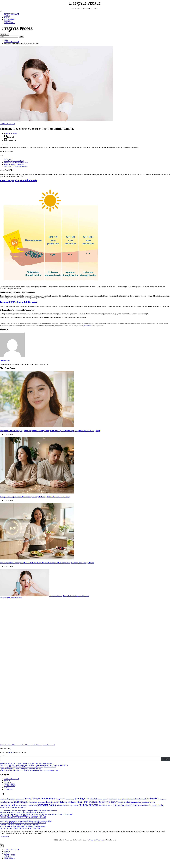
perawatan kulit (7, 805)
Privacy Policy (87, 325)
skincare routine (157, 805)
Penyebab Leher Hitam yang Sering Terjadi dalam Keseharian (19, 824)
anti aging (2, 799)
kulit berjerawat (6, 802)
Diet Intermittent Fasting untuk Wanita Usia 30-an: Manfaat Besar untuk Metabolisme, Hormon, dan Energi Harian (47, 563)
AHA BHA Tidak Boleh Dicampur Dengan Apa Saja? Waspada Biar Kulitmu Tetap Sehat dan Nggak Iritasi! (34, 765)
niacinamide (136, 802)
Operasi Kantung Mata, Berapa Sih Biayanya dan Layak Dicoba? (20, 768)
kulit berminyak (21, 802)
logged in (11, 752)
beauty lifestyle (32, 798)
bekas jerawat (59, 799)
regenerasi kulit (74, 805)
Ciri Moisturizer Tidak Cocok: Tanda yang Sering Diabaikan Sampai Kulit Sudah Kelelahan (28, 811)
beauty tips (47, 798)
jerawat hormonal (128, 799)
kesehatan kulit (153, 799)
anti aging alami (10, 799)
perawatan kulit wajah (31, 805)
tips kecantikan (13, 807)
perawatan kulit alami (21, 805)
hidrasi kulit (93, 799)
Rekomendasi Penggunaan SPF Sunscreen (15, 166)
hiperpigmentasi (102, 799)
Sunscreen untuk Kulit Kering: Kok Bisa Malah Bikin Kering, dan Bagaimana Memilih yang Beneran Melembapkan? (36, 814)
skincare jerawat (145, 805)
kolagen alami (163, 799)
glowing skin (82, 798)
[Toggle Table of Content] (1, 156)
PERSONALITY (9, 23)
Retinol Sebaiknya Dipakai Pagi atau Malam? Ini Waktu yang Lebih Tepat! (23, 816)
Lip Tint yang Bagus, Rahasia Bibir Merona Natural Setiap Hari (20, 828)
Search (2, 756)
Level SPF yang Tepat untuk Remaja (14, 161)
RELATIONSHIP (9, 19)
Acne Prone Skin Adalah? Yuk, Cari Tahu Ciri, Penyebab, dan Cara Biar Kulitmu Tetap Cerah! (29, 770)
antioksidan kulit (20, 799)
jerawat (119, 799)
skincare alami (132, 805)
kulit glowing (52, 802)
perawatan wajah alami (63, 805)
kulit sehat (82, 801)
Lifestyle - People (11, 133)
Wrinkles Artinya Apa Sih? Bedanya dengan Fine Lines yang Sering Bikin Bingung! (26, 763)
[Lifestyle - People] (12, 356)
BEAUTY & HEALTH (11, 14)
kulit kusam (72, 802)
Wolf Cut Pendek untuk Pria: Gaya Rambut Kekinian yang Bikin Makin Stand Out (25, 821)
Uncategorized (8, 789)
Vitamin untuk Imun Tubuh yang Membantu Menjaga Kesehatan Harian (22, 826)
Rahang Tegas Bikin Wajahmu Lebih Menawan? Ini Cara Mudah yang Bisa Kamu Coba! (28, 767)
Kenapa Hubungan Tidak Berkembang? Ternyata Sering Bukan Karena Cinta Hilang (35, 497)
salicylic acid (103, 805)
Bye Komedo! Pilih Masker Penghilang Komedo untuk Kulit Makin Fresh (23, 823)
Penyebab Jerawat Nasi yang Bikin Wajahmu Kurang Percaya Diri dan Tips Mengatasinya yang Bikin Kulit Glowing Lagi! (50, 431)
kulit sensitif (95, 801)
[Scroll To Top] (1, 843)
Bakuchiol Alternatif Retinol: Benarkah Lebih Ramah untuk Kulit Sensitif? (23, 818)
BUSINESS (8, 21)
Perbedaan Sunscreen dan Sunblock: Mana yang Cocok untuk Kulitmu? (22, 812)
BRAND (7, 16)
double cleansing (70, 799)
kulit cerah (33, 802)
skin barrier (118, 805)
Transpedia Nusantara (96, 840)
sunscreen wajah (3, 807)
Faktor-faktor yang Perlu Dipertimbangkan (16, 162)
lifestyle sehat (124, 802)
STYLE (6, 17)
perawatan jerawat (148, 802)
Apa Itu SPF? (8, 159)
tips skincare (21, 807)
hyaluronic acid (112, 799)
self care (110, 805)
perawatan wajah (46, 804)
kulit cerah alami (41, 802)
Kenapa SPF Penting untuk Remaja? (14, 164)
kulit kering (63, 802)
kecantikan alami (140, 799)
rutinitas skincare (88, 804)
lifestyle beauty (110, 801)
